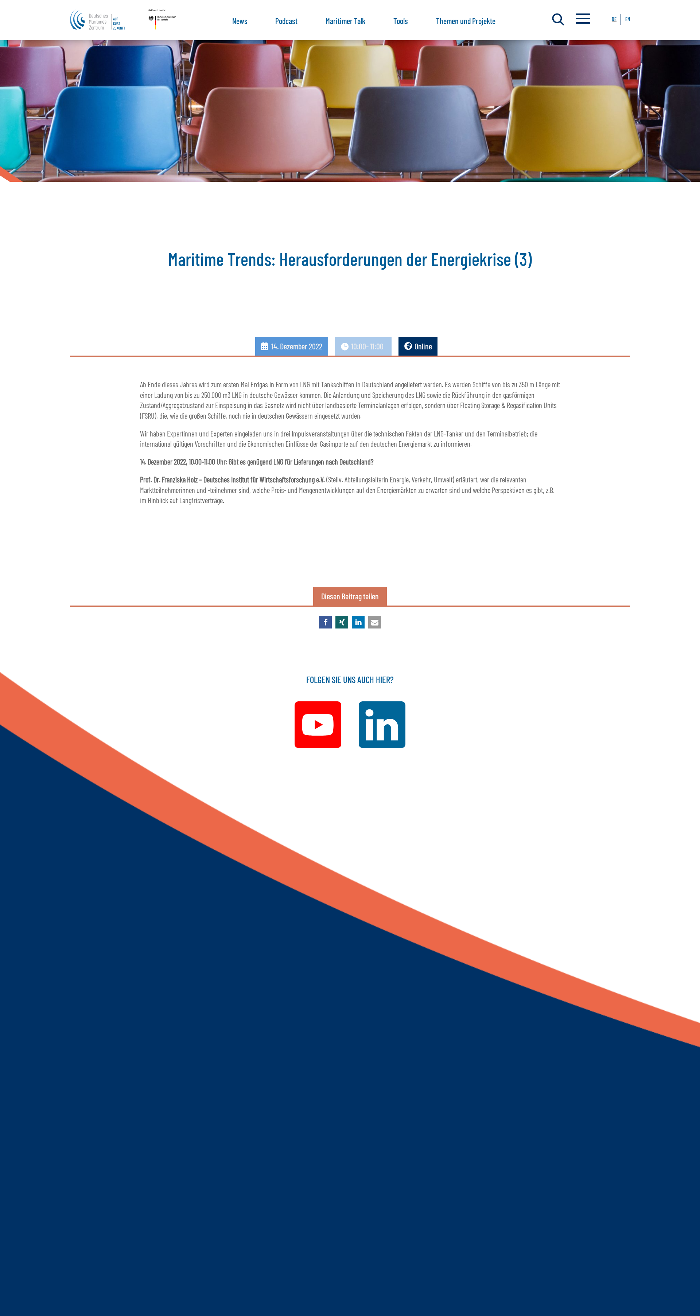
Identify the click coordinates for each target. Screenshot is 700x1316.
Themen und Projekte (465, 21)
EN (627, 19)
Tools (400, 21)
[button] (325, 622)
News (240, 21)
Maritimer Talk (345, 21)
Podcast (286, 21)
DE (614, 19)
